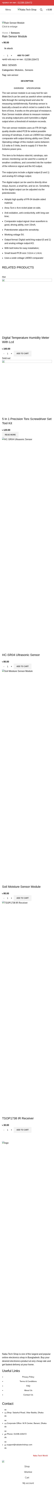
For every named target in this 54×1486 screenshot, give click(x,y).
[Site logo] (27, 9)
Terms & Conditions (28, 1381)
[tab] (27, 81)
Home (5, 33)
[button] (22, 354)
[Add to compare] (5, 332)
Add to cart (23, 55)
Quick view (13, 332)
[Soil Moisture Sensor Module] (27, 773)
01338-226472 (25, 3)
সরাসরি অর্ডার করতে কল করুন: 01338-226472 (20, 59)
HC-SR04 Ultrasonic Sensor (21, 655)
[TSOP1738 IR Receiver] (27, 1005)
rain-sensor (12, 75)
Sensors (15, 33)
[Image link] (27, 1245)
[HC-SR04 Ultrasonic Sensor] (27, 542)
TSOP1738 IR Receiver (18, 1118)
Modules (19, 70)
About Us (28, 1390)
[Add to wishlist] (20, 332)
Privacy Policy (28, 1377)
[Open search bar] (41, 9)
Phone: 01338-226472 (17, 1434)
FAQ (28, 1386)
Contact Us (28, 1395)
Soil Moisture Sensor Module (21, 886)
